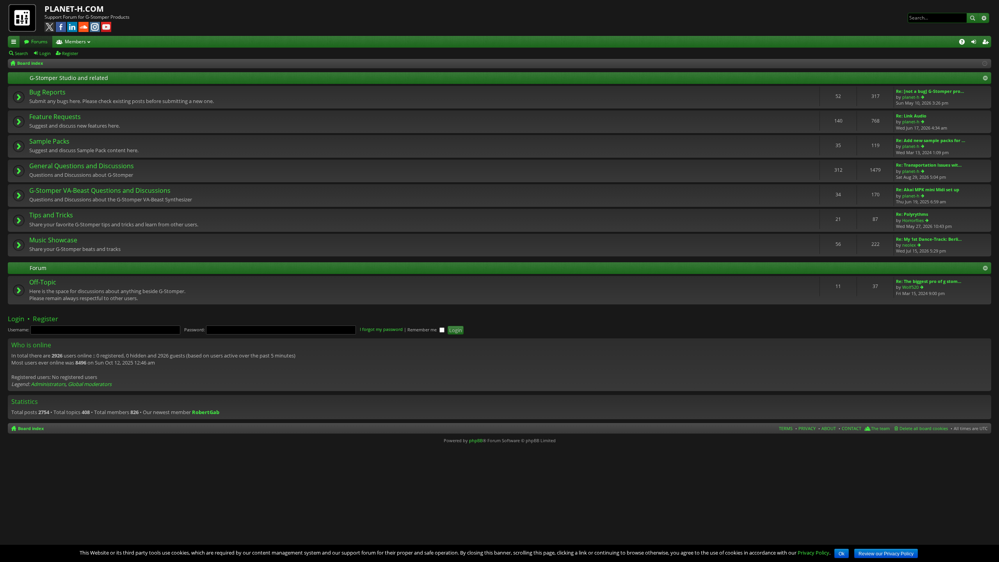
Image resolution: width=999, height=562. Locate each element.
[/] (26, 17)
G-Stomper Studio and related (69, 78)
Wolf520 (910, 287)
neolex (909, 245)
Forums (39, 41)
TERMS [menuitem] (786, 428)
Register (70, 53)
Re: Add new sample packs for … (930, 140)
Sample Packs (49, 142)
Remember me (422, 330)
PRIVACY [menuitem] (807, 428)
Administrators (48, 384)
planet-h (910, 97)
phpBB (476, 440)
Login (45, 53)
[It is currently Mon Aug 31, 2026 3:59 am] (984, 63)
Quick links (15, 43)
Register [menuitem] (987, 43)
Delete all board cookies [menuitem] (923, 428)
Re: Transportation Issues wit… (929, 165)
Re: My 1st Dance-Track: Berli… (929, 239)
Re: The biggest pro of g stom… (928, 281)
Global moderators (90, 384)
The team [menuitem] (880, 428)
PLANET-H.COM (74, 9)
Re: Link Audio (911, 116)
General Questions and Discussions (81, 166)
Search (972, 18)
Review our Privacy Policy (886, 554)
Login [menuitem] (975, 43)
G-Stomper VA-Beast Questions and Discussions (100, 191)
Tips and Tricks (51, 215)
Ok (841, 554)
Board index (31, 428)
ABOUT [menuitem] (828, 428)
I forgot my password (381, 330)
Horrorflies (913, 220)
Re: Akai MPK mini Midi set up (927, 189)
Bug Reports (47, 92)
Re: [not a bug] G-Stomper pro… (930, 91)
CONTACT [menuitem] (851, 428)
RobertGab (205, 412)
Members (75, 41)
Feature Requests (55, 117)
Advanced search (983, 18)
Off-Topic (42, 282)
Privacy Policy (813, 552)
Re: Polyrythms (912, 214)
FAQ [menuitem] (964, 43)
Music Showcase (53, 240)
